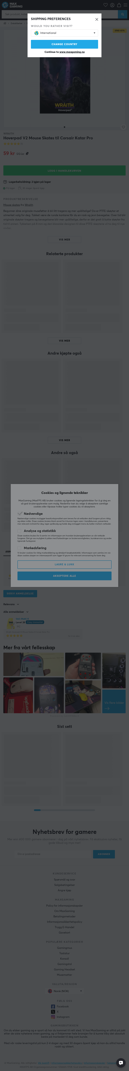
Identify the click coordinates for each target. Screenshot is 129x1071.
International (48, 33)
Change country (64, 44)
